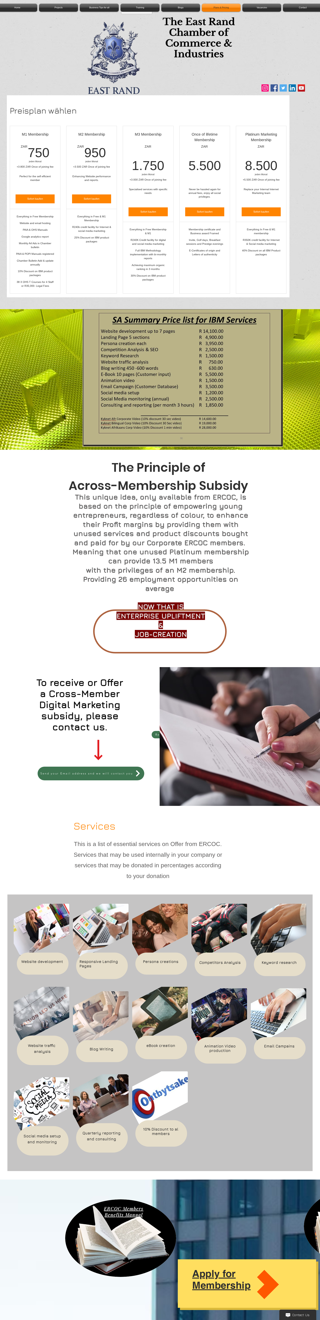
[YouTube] (301, 88)
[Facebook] (274, 88)
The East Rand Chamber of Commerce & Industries (199, 38)
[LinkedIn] (292, 88)
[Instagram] (265, 88)
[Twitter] (283, 88)
